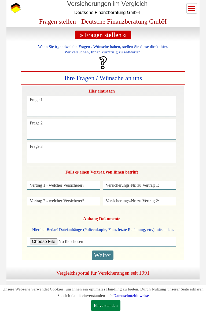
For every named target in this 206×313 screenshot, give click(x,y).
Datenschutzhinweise (131, 295)
